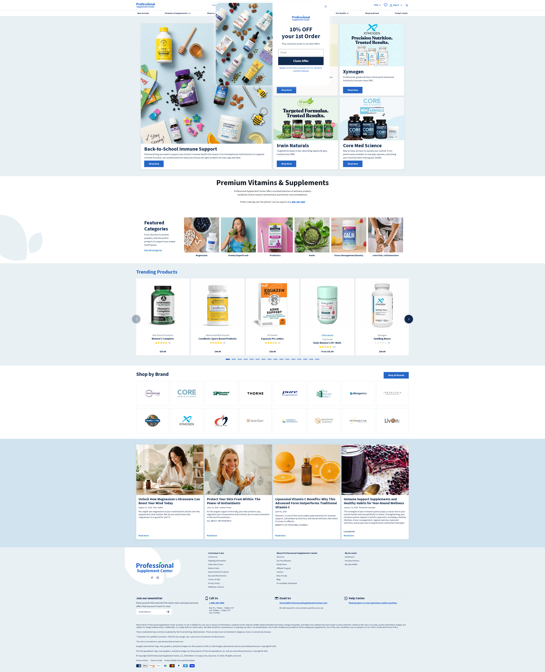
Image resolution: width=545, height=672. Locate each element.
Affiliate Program (284, 568)
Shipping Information (217, 561)
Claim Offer (301, 61)
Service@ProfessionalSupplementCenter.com (303, 602)
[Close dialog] (325, 6)
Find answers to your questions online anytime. (373, 602)
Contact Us (212, 557)
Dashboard (349, 557)
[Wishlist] (385, 5)
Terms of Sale (214, 579)
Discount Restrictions (217, 576)
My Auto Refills (351, 564)
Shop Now (154, 163)
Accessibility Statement (287, 583)
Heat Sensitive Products (218, 572)
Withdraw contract (216, 587)
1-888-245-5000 (297, 202)
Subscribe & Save (215, 564)
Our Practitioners (284, 561)
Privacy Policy (214, 583)
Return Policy (213, 568)
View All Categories (153, 250)
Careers (280, 572)
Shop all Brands (396, 375)
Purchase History (352, 561)
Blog (278, 579)
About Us (280, 557)
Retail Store (282, 564)
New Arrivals (282, 576)
